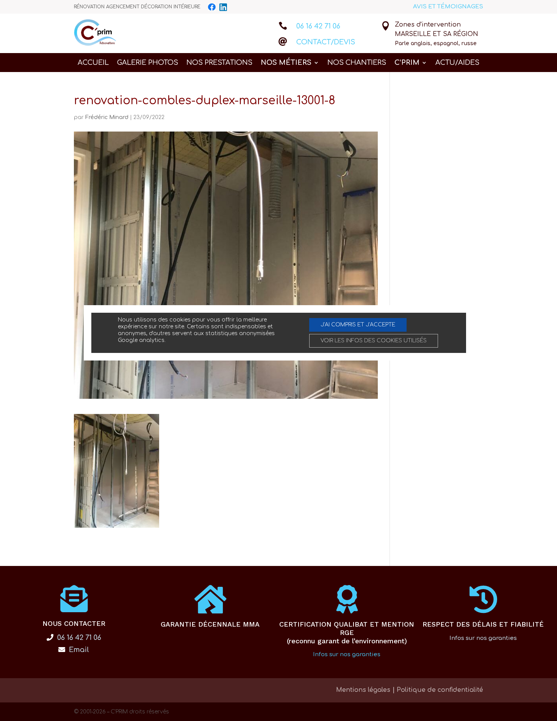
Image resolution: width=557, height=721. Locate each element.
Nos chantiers (356, 63)
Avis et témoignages (448, 6)
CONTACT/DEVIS (325, 42)
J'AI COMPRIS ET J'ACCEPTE (358, 325)
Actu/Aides (457, 63)
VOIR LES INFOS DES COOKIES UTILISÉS (374, 340)
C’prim (406, 63)
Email (78, 650)
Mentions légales (363, 690)
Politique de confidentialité (440, 690)
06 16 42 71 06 (318, 26)
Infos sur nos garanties (346, 654)
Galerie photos (147, 63)
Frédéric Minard (106, 117)
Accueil (93, 63)
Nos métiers (286, 63)
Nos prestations (219, 63)
